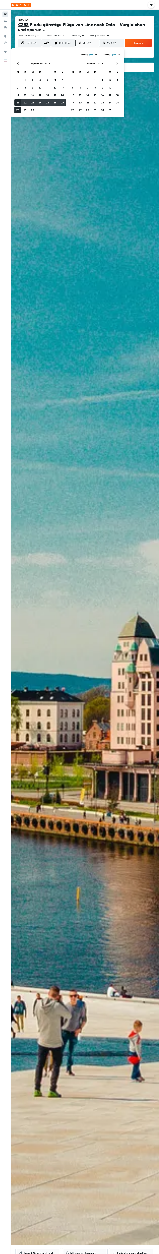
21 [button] (18, 102)
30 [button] (32, 110)
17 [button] (40, 95)
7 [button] (17, 87)
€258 (23, 24)
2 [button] (32, 80)
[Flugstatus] (5, 43)
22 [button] (25, 102)
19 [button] (55, 95)
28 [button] (17, 110)
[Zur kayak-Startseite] (21, 5)
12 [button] (55, 87)
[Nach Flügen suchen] (5, 14)
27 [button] (62, 102)
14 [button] (18, 95)
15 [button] (25, 95)
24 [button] (40, 102)
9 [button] (32, 87)
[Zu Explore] (5, 36)
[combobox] (78, 35)
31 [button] (110, 110)
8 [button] (25, 87)
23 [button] (32, 102)
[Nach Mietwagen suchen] (5, 27)
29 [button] (25, 110)
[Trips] (5, 52)
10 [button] (40, 87)
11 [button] (47, 87)
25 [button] (47, 102)
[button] (5, 4)
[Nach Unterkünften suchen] (5, 21)
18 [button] (47, 95)
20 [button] (62, 95)
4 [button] (47, 80)
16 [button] (33, 95)
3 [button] (40, 80)
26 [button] (55, 102)
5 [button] (55, 80)
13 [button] (62, 87)
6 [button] (62, 80)
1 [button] (25, 80)
